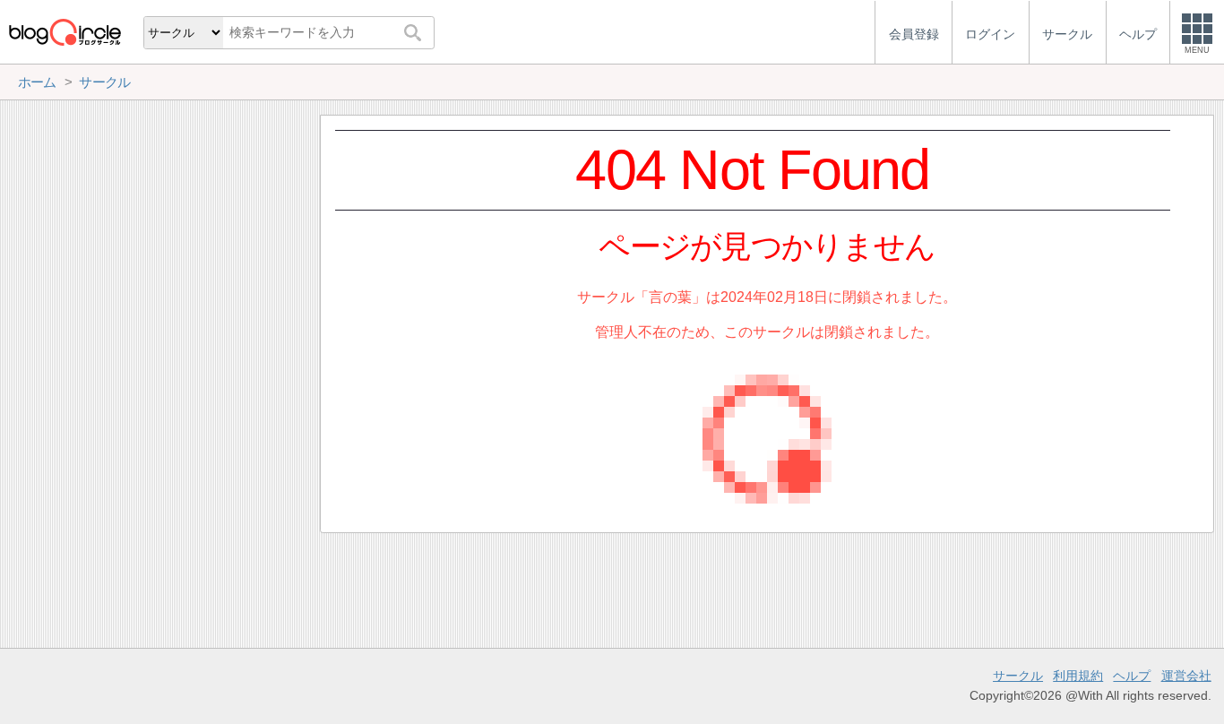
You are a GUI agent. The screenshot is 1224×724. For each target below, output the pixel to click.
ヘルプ (1132, 675)
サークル (1018, 675)
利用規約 (1078, 675)
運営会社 (1186, 675)
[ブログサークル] (64, 32)
